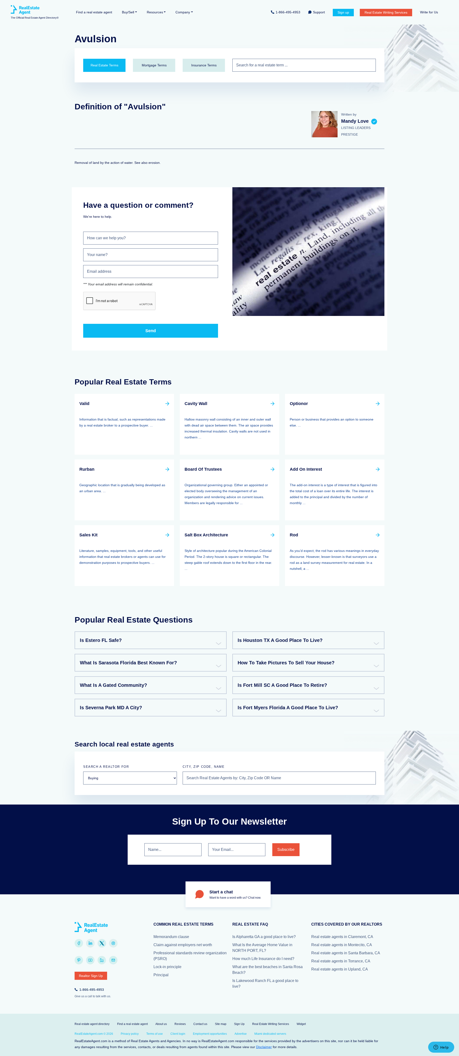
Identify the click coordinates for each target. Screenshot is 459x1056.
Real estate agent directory (92, 1024)
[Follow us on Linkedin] (90, 943)
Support (319, 12)
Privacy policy (130, 1033)
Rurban (86, 469)
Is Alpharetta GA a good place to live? (264, 937)
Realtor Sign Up (91, 976)
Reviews (180, 1024)
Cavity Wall (196, 403)
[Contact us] (113, 960)
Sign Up (239, 1024)
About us (161, 1024)
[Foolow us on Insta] (113, 943)
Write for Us (429, 12)
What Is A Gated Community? (113, 685)
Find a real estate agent (94, 12)
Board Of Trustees (203, 469)
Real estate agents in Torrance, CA (340, 961)
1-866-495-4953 (288, 12)
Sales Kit (88, 535)
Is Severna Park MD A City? (111, 707)
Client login (177, 1033)
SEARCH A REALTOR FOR (106, 766)
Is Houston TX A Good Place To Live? (280, 640)
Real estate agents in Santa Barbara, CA (345, 953)
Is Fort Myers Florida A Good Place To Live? (288, 707)
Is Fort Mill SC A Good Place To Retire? (282, 685)
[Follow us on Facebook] (79, 943)
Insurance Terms (204, 65)
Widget (301, 1024)
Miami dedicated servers (270, 1033)
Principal (161, 975)
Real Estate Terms (104, 65)
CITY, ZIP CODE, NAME (203, 766)
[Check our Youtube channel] (90, 960)
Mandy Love (355, 121)
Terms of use (154, 1033)
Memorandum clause (171, 937)
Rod (294, 535)
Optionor (299, 403)
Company (182, 12)
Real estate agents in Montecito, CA (341, 945)
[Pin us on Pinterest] (79, 960)
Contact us (200, 1024)
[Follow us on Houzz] (102, 960)
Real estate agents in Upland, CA (339, 969)
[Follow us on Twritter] (102, 943)
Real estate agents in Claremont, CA (342, 937)
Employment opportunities (210, 1033)
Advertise (241, 1033)
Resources (155, 12)
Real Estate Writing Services (386, 12)
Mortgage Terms (154, 65)
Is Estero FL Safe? (101, 640)
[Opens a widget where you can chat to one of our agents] (441, 1048)
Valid (84, 403)
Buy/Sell (128, 12)
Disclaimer (264, 1047)
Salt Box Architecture (206, 535)
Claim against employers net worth (182, 945)
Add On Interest (306, 469)
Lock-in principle (167, 967)
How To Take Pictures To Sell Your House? (286, 662)
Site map (220, 1024)
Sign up (343, 12)
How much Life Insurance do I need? (263, 959)
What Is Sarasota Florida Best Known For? (128, 662)
